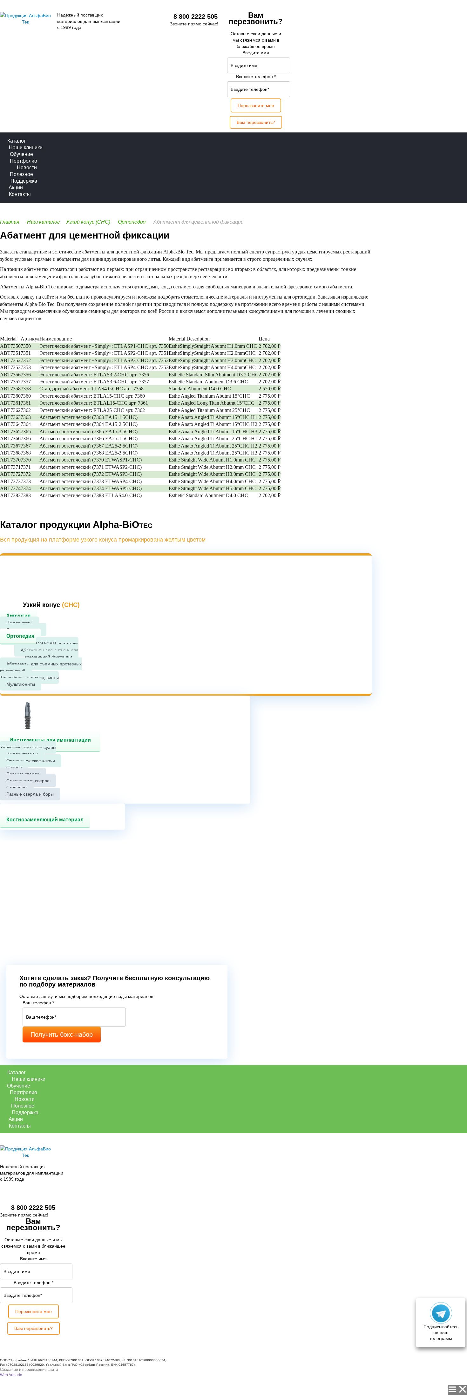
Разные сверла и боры (30, 794)
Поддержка (23, 181)
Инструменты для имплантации (50, 740)
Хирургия (18, 615)
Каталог (16, 141)
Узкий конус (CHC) (89, 222)
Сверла (14, 767)
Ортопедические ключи (30, 760)
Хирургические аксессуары (28, 747)
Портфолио (23, 161)
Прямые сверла (22, 774)
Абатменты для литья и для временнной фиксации (49, 654)
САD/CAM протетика (57, 643)
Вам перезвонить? (256, 122)
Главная (9, 222)
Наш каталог (43, 222)
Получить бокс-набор (61, 1034)
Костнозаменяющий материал (45, 819)
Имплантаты (19, 622)
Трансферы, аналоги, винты (29, 677)
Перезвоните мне (256, 105)
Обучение (21, 154)
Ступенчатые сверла (28, 780)
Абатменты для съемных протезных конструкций (41, 667)
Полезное (21, 174)
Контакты (20, 194)
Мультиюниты (20, 684)
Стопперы (16, 787)
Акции (16, 187)
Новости (27, 167)
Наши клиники (26, 147)
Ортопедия (20, 636)
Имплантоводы (22, 754)
